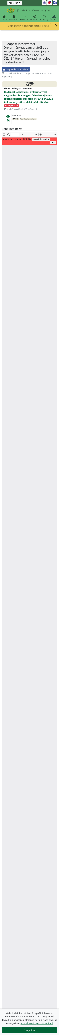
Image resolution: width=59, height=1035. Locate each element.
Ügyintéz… (13, 18)
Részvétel (24, 18)
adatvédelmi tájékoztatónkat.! (37, 1023)
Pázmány (44, 19)
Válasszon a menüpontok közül (28, 26)
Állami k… (54, 19)
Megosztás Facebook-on (16, 69)
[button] (56, 26)
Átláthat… (34, 18)
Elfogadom (30, 1030)
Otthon (4, 18)
